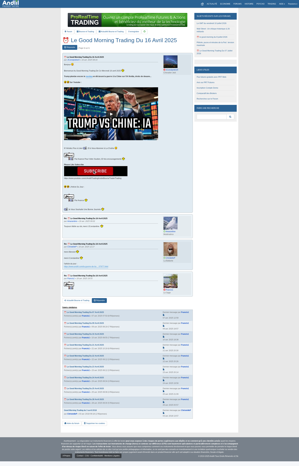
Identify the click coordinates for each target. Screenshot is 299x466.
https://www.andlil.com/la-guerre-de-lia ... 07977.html (86, 266)
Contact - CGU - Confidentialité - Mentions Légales (98, 456)
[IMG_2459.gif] (96, 171)
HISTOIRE (249, 4)
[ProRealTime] (127, 20)
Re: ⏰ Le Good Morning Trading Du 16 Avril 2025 (85, 219)
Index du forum (72, 423)
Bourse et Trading (86, 31)
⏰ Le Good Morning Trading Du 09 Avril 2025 (84, 323)
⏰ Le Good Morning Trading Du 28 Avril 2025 (84, 399)
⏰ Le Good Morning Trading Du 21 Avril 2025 (84, 345)
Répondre (70, 47)
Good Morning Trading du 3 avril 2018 (80, 410)
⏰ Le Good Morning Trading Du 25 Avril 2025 (84, 388)
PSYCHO (260, 4)
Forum (69, 31)
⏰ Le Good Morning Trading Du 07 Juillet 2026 (214, 52)
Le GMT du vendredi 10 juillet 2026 (211, 23)
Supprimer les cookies (95, 423)
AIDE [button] (281, 4)
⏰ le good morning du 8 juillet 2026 (212, 37)
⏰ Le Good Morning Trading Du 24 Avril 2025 (84, 378)
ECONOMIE (225, 4)
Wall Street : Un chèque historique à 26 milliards (213, 30)
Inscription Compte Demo (207, 88)
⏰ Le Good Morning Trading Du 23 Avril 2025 (84, 367)
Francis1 (86, 316)
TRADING (272, 4)
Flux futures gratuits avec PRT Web (211, 77)
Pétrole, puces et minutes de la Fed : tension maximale (215, 43)
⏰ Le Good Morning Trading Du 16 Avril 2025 (119, 40)
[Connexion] (144, 31)
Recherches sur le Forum (207, 99)
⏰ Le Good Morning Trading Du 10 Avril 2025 (84, 334)
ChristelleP (72, 414)
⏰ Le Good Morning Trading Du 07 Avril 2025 (84, 312)
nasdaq (89, 76)
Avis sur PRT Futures (205, 82)
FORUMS (237, 4)
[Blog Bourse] (10, 4)
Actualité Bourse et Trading (112, 31)
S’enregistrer (133, 31)
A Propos (66, 456)
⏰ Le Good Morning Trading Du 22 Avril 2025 (84, 356)
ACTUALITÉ (212, 4)
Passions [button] (292, 4)
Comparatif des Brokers (207, 93)
